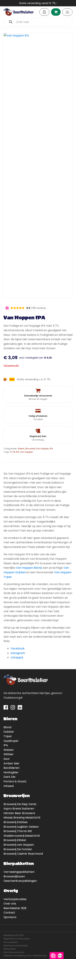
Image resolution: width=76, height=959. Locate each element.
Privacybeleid (11, 942)
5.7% (12, 451)
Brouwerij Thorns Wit (18, 831)
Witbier (9, 754)
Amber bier (11, 763)
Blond (7, 727)
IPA (51, 448)
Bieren (21, 448)
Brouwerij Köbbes (16, 822)
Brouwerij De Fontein (18, 849)
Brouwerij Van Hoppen (37, 448)
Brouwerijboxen (14, 876)
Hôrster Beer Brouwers (19, 813)
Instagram (18, 653)
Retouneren (10, 948)
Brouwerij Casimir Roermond (23, 854)
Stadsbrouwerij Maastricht (22, 836)
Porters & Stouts (15, 781)
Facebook (18, 648)
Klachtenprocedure (14, 952)
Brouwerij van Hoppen (19, 845)
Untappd (17, 657)
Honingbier (11, 772)
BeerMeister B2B (15, 908)
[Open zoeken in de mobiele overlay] (38, 22)
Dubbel (9, 732)
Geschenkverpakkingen (20, 881)
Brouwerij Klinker (15, 840)
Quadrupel (11, 741)
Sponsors (10, 917)
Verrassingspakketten (19, 872)
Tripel (7, 736)
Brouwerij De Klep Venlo (20, 804)
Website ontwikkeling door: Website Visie (25, 955)
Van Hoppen (26, 451)
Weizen (9, 750)
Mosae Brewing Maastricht (22, 818)
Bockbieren (11, 768)
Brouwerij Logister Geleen (21, 827)
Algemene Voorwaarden (17, 938)
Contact (9, 913)
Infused (9, 786)
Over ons (10, 904)
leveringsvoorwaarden (16, 945)
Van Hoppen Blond (29, 568)
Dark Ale (9, 777)
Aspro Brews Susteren (19, 809)
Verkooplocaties (15, 899)
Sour (7, 759)
